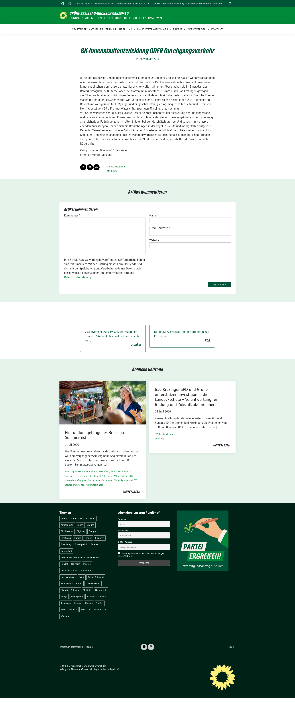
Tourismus (66, 603)
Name (153, 215)
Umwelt (89, 603)
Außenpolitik (67, 524)
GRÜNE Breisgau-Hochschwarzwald (99, 13)
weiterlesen (131, 491)
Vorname (122, 519)
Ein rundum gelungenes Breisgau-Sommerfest (95, 435)
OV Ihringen (107, 480)
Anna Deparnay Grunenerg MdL (80, 471)
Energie (92, 531)
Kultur (79, 583)
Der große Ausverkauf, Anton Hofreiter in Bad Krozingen (182, 336)
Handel (64, 563)
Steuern (102, 596)
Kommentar (72, 215)
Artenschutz (76, 518)
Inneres (86, 563)
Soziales (91, 596)
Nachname (123, 530)
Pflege (64, 596)
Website (154, 240)
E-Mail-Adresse (159, 228)
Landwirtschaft (93, 583)
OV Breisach (106, 476)
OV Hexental (94, 480)
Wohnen (65, 616)
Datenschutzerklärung (77, 277)
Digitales (81, 531)
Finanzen (99, 537)
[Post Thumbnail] (102, 402)
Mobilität (112, 171)
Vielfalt (99, 603)
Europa (77, 537)
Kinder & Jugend (96, 576)
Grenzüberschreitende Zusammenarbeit (80, 557)
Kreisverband (102, 471)
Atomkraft (90, 518)
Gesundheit (66, 551)
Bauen (80, 524)
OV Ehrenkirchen (121, 476)
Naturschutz (101, 590)
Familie (88, 537)
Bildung (160, 438)
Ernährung (66, 537)
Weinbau (73, 609)
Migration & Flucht (70, 590)
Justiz (81, 576)
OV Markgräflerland (123, 480)
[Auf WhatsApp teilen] (96, 167)
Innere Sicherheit (69, 570)
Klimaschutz (67, 583)
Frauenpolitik (81, 544)
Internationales (68, 576)
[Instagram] (70, 3)
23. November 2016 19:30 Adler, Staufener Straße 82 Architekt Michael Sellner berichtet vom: (113, 338)
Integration (86, 570)
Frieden (94, 544)
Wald (63, 609)
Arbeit (64, 518)
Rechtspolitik (77, 596)
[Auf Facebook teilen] (83, 167)
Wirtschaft (86, 609)
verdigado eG (112, 669)
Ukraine (78, 603)
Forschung (66, 544)
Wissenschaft (100, 609)
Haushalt (75, 563)
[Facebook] (63, 3)
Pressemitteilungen (94, 484)
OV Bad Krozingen (116, 166)
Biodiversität (67, 531)
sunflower (83, 669)
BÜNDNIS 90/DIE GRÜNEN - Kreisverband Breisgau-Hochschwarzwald (117, 18)
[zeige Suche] (230, 4)
